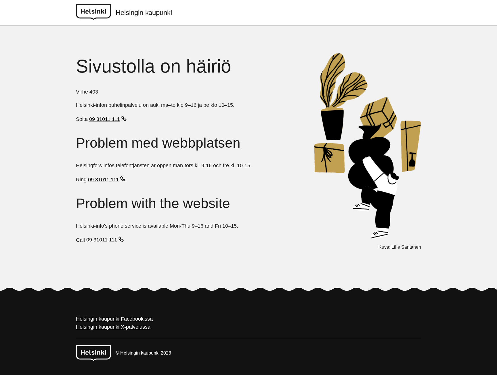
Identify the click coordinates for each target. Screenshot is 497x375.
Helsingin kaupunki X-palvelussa (113, 327)
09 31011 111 (104, 119)
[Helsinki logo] (96, 12)
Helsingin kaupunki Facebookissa (114, 319)
